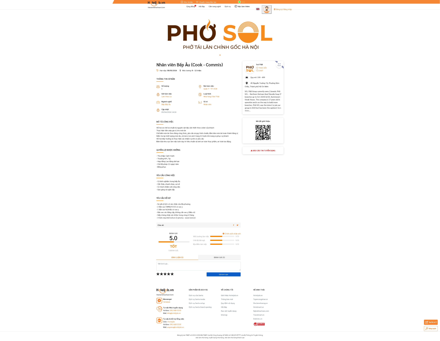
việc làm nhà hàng (202, 337)
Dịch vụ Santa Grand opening (200, 307)
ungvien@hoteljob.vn (175, 327)
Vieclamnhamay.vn (260, 303)
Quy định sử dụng (228, 303)
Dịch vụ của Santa (196, 295)
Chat (260, 70)
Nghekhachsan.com (261, 311)
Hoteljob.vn (258, 295)
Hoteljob (166, 302)
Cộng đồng (190, 6)
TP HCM (213, 88)
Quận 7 (206, 88)
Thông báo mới (227, 299)
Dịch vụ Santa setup (197, 303)
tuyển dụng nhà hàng (216, 337)
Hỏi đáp (202, 6)
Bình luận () (177, 257)
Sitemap (224, 315)
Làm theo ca (166, 96)
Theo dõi (262, 68)
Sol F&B (259, 64)
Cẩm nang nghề (215, 6)
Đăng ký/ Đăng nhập (284, 9)
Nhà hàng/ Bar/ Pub (211, 96)
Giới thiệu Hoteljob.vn (229, 295)
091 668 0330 (175, 324)
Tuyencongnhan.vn (260, 299)
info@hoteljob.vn (174, 313)
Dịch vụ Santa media (197, 299)
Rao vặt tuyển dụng (228, 311)
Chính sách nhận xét (232, 233)
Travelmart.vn (258, 315)
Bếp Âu (167, 104)
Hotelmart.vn (258, 307)
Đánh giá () (219, 257)
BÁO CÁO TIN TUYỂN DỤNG (263, 150)
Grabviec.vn (257, 318)
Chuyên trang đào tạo (207, 2)
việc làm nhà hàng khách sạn (235, 337)
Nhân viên (207, 104)
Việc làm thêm (243, 6)
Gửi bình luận (223, 274)
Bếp (163, 104)
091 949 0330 (175, 310)
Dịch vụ (228, 6)
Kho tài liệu (188, 2)
